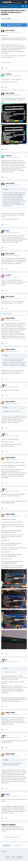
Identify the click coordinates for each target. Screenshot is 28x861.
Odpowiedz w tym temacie (14, 25)
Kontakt (13, 856)
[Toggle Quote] (3, 189)
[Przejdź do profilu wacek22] (2, 276)
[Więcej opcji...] (25, 31)
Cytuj (6, 68)
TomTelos (8, 74)
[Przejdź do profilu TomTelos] (2, 75)
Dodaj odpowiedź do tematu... (12, 837)
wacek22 (8, 275)
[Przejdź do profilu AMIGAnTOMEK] (2, 319)
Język (7, 856)
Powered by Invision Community (14, 858)
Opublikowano (13, 32)
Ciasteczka (19, 856)
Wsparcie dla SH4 (14, 19)
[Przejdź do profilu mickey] (2, 231)
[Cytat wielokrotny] (2, 68)
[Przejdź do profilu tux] (2, 386)
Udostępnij (7, 845)
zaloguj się (7, 829)
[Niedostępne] (14, 113)
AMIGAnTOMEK (10, 318)
